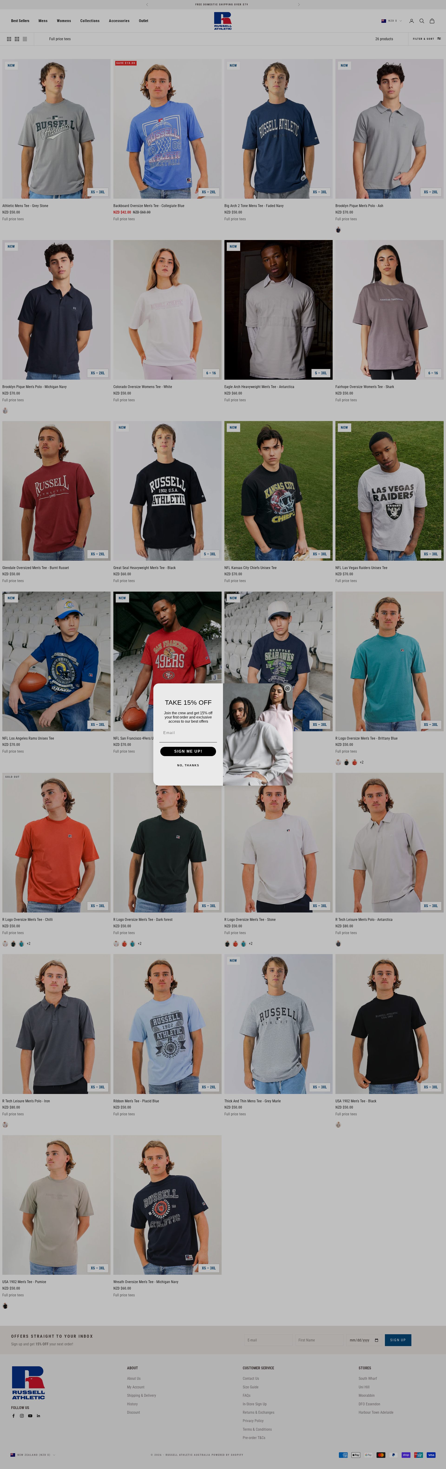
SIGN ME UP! (188, 751)
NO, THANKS (188, 765)
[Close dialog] (287, 688)
